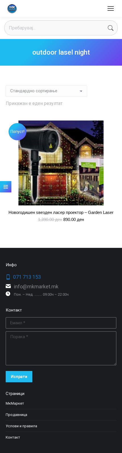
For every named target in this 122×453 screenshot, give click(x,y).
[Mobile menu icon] (110, 8)
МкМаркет (15, 403)
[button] (108, 198)
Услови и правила (21, 426)
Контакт (13, 437)
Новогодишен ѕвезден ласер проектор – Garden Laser (61, 212)
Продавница (16, 415)
